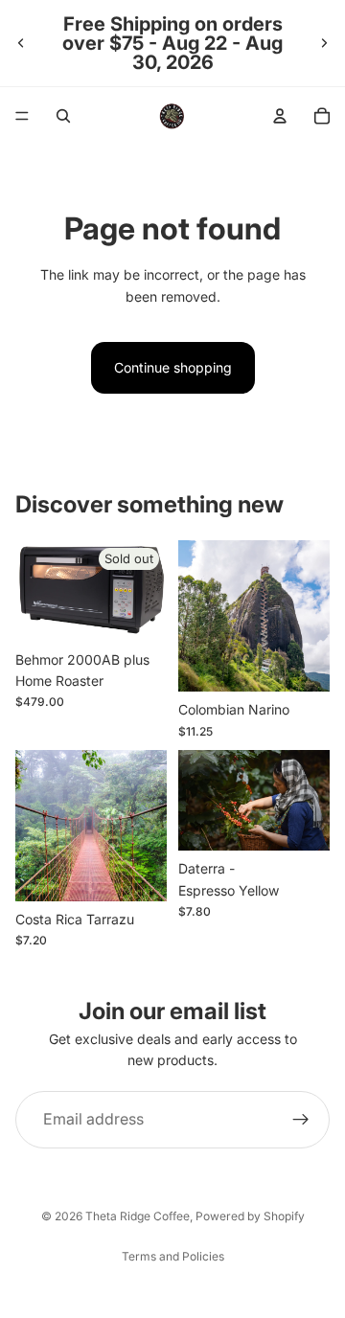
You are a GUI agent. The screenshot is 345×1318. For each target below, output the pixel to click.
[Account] (280, 116)
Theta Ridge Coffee (137, 1216)
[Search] (63, 116)
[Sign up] (301, 1120)
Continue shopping (173, 367)
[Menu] (22, 116)
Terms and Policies (173, 1256)
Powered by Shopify (250, 1216)
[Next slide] (324, 43)
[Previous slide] (21, 43)
